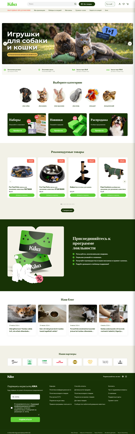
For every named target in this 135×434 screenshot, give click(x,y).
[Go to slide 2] (62, 204)
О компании (112, 393)
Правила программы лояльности (61, 404)
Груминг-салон (113, 400)
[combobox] (52, 4)
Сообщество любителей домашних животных (89, 404)
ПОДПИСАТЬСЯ (25, 419)
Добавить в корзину (22, 195)
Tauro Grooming (123, 432)
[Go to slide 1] (61, 204)
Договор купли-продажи (82, 390)
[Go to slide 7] (70, 204)
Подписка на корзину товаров (84, 397)
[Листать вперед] (125, 182)
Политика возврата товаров (59, 393)
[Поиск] (75, 4)
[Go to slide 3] (64, 204)
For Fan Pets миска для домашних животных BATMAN (20, 188)
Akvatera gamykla (110, 432)
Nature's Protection (86, 432)
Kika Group (74, 432)
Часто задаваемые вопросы (117, 390)
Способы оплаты (80, 386)
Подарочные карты (114, 397)
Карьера (52, 386)
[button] (127, 4)
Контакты (111, 386)
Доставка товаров (80, 400)
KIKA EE (27, 433)
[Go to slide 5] (67, 204)
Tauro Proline (98, 432)
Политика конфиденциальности (60, 390)
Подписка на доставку (57, 400)
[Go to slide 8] (72, 204)
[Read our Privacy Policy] (39, 414)
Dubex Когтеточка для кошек (80, 187)
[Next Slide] (130, 43)
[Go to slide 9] (73, 204)
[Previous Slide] (5, 43)
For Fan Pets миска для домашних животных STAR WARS (51, 188)
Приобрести (17, 130)
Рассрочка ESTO (55, 397)
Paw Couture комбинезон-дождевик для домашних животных (113, 188)
